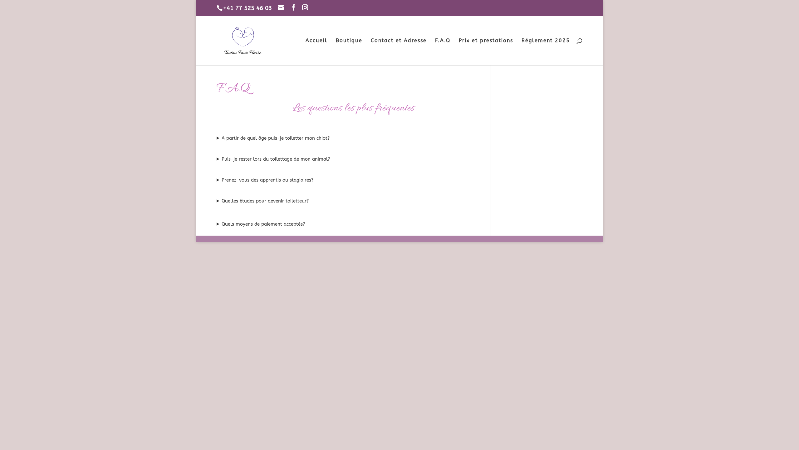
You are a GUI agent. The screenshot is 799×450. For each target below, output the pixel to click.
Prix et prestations (486, 40)
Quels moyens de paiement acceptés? (263, 224)
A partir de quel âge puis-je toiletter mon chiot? (276, 138)
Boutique (349, 40)
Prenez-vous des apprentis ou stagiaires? (267, 180)
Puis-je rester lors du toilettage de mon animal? (276, 159)
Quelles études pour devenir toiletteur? (265, 201)
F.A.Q (442, 40)
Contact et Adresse (399, 40)
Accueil (316, 40)
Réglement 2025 (546, 40)
